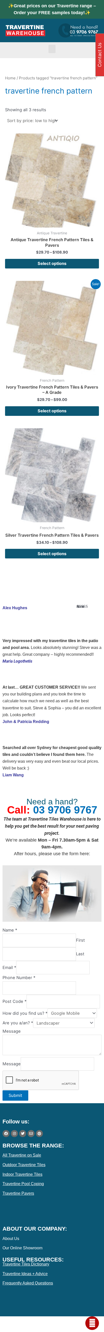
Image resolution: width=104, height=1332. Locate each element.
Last (80, 953)
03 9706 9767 (65, 810)
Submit (15, 1095)
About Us (11, 1238)
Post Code (15, 1001)
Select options (52, 263)
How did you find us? (25, 1013)
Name (10, 930)
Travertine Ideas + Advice (25, 1274)
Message (12, 1031)
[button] (52, 49)
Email (9, 967)
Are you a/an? (18, 1023)
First (80, 940)
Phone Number (19, 977)
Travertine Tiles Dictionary (26, 1264)
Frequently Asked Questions (28, 1283)
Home (10, 78)
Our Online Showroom (22, 1248)
